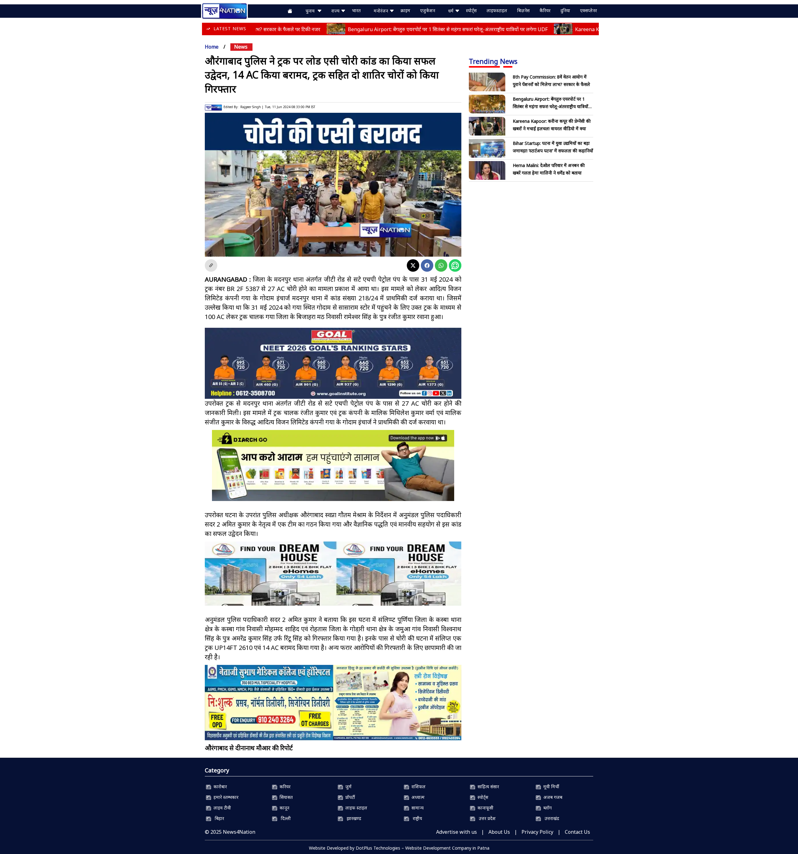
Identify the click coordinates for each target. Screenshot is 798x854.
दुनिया (565, 10)
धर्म (451, 11)
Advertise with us (456, 831)
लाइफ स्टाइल (355, 808)
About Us (499, 831)
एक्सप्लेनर (588, 10)
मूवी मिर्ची (550, 787)
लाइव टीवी (221, 808)
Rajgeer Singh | (251, 107)
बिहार (217, 818)
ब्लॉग (546, 808)
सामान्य (416, 808)
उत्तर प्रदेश (485, 818)
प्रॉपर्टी (349, 797)
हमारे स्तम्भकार (224, 797)
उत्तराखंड (550, 818)
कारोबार (219, 787)
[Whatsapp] (441, 265)
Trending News (493, 61)
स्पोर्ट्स (471, 10)
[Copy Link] (211, 265)
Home (212, 46)
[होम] (224, 10)
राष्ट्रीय (415, 818)
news (241, 46)
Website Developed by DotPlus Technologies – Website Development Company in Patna (399, 848)
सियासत (285, 797)
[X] (413, 265)
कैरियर (545, 10)
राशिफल (417, 787)
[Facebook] (427, 265)
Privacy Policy (537, 831)
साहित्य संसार (487, 787)
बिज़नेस (523, 10)
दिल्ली (284, 818)
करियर (284, 787)
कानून (283, 808)
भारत (356, 10)
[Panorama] (333, 579)
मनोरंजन (381, 11)
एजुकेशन (427, 10)
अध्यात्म (417, 797)
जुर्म (347, 787)
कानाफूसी (484, 808)
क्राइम (405, 10)
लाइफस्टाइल (497, 10)
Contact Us (577, 831)
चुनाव (311, 11)
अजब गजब (551, 797)
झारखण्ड (352, 818)
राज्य (336, 11)
